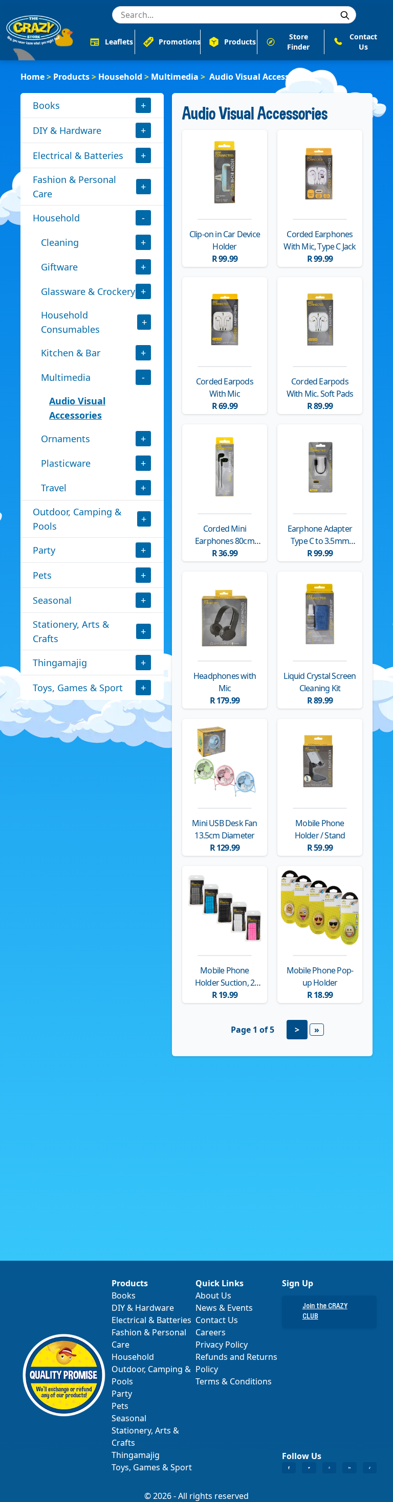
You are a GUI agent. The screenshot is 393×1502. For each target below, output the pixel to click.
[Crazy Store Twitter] (309, 1467)
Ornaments (65, 439)
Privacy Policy (221, 1344)
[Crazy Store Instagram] (329, 1467)
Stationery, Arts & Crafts (71, 631)
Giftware (59, 267)
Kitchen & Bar (70, 353)
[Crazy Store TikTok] (370, 1467)
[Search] (345, 15)
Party (44, 550)
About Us (213, 1295)
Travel (54, 488)
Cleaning (60, 242)
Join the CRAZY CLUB (324, 1312)
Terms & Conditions (233, 1381)
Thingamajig (60, 662)
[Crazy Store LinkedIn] (349, 1467)
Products (71, 76)
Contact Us (216, 1320)
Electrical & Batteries (78, 155)
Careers (210, 1332)
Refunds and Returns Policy (236, 1363)
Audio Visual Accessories (77, 408)
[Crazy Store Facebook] (289, 1467)
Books (46, 105)
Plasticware (66, 463)
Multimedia (175, 76)
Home (32, 76)
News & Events (224, 1307)
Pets (42, 575)
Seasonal (52, 600)
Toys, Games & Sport (78, 687)
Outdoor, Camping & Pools (77, 519)
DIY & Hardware (67, 130)
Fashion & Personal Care (74, 186)
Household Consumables (70, 322)
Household (120, 76)
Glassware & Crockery (88, 291)
